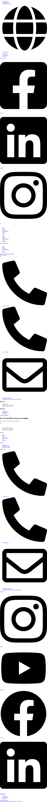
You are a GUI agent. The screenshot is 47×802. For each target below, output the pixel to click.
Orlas (3, 229)
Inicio (3, 227)
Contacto (4, 233)
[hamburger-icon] (0, 244)
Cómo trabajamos (5, 231)
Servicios (4, 230)
